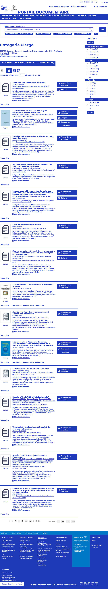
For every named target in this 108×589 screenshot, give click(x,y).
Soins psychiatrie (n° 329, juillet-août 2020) (30, 142)
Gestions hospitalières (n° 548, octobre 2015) (31, 228)
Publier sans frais (61, 556)
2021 (92, 85)
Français (93, 102)
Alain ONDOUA (17, 494)
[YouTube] (92, 2)
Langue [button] (91, 100)
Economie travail (21, 51)
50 (63, 521)
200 (73, 521)
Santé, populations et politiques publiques (44, 551)
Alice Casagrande (18, 84)
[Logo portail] (9, 8)
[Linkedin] (85, 2)
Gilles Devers (16, 315)
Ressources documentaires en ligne (19, 34)
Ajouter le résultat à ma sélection (9, 70)
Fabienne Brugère (18, 256)
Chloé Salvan (40, 256)
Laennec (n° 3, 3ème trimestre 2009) (28, 432)
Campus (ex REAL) (97, 545)
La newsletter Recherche (81, 540)
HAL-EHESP (95, 547)
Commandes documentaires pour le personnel (8, 550)
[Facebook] (89, 2)
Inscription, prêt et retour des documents (8, 543)
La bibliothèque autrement (42, 560)
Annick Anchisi (17, 168)
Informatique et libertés (31, 533)
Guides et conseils (7, 572)
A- (102, 2)
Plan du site (3, 533)
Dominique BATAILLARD (44, 461)
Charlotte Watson (18, 198)
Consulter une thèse (82, 34)
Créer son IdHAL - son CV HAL (62, 543)
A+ (107, 2)
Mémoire (93, 55)
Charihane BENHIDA (19, 399)
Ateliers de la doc (7, 575)
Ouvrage (93, 52)
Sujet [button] (90, 60)
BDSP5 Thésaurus (6, 51)
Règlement (5, 554)
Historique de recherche (59, 6)
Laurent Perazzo (30, 462)
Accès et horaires (7, 540)
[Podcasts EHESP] (96, 2)
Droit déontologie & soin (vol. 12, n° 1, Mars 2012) (32, 317)
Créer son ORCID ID (61, 546)
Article (92, 49)
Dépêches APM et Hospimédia (79, 551)
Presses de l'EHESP (97, 543)
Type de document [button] (96, 46)
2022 (92, 83)
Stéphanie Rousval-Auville (21, 464)
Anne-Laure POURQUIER (34, 401)
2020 (92, 88)
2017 (92, 94)
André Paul (16, 288)
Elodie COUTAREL (45, 399)
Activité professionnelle (39, 51)
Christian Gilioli (17, 226)
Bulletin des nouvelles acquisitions (80, 547)
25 (58, 521)
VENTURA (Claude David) (20, 371)
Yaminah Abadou (32, 399)
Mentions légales (16, 533)
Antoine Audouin (29, 461)
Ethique (93, 74)
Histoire (93, 71)
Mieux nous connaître (8, 556)
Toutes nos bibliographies (42, 564)
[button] (89, 77)
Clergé (14, 53)
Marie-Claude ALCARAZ (34, 459)
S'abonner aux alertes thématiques (80, 543)
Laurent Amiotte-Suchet (31, 168)
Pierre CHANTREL (18, 462)
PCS (50, 51)
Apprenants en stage (8, 546)
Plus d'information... (22, 100)
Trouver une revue (43, 34)
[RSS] (81, 2)
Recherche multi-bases (26, 544)
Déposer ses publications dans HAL (63, 549)
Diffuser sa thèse (61, 540)
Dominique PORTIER (44, 462)
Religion (93, 69)
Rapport (93, 57)
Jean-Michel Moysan (19, 140)
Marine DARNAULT (18, 459)
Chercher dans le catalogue (25, 541)
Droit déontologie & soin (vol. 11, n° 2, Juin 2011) (31, 404)
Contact (45, 533)
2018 (92, 91)
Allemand (93, 105)
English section (42, 557)
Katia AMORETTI (48, 459)
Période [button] (91, 80)
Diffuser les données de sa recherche (63, 553)
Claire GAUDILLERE (18, 401)
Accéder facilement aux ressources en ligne (27, 551)
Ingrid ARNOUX (17, 461)
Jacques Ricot (30, 256)
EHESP (93, 540)
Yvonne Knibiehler (18, 347)
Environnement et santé (45, 548)
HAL (96, 34)
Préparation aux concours (42, 554)
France (92, 66)
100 (67, 521)
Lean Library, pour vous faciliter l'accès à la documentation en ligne (9, 579)
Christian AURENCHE (19, 431)
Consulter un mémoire (63, 34)
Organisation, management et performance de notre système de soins (44, 543)
